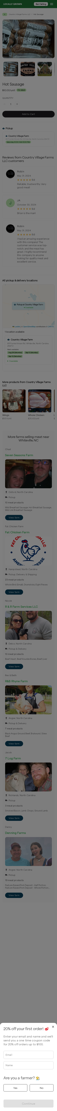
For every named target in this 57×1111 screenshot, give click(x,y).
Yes (15, 1087)
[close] (53, 1027)
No (42, 1087)
